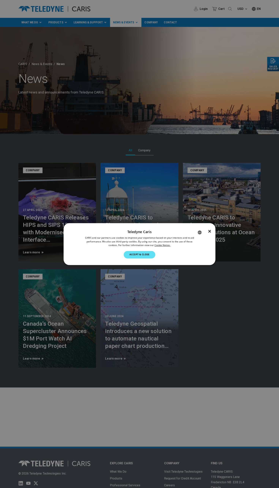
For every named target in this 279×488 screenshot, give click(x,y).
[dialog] (139, 244)
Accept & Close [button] (139, 254)
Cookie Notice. (162, 245)
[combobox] (200, 232)
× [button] (209, 231)
